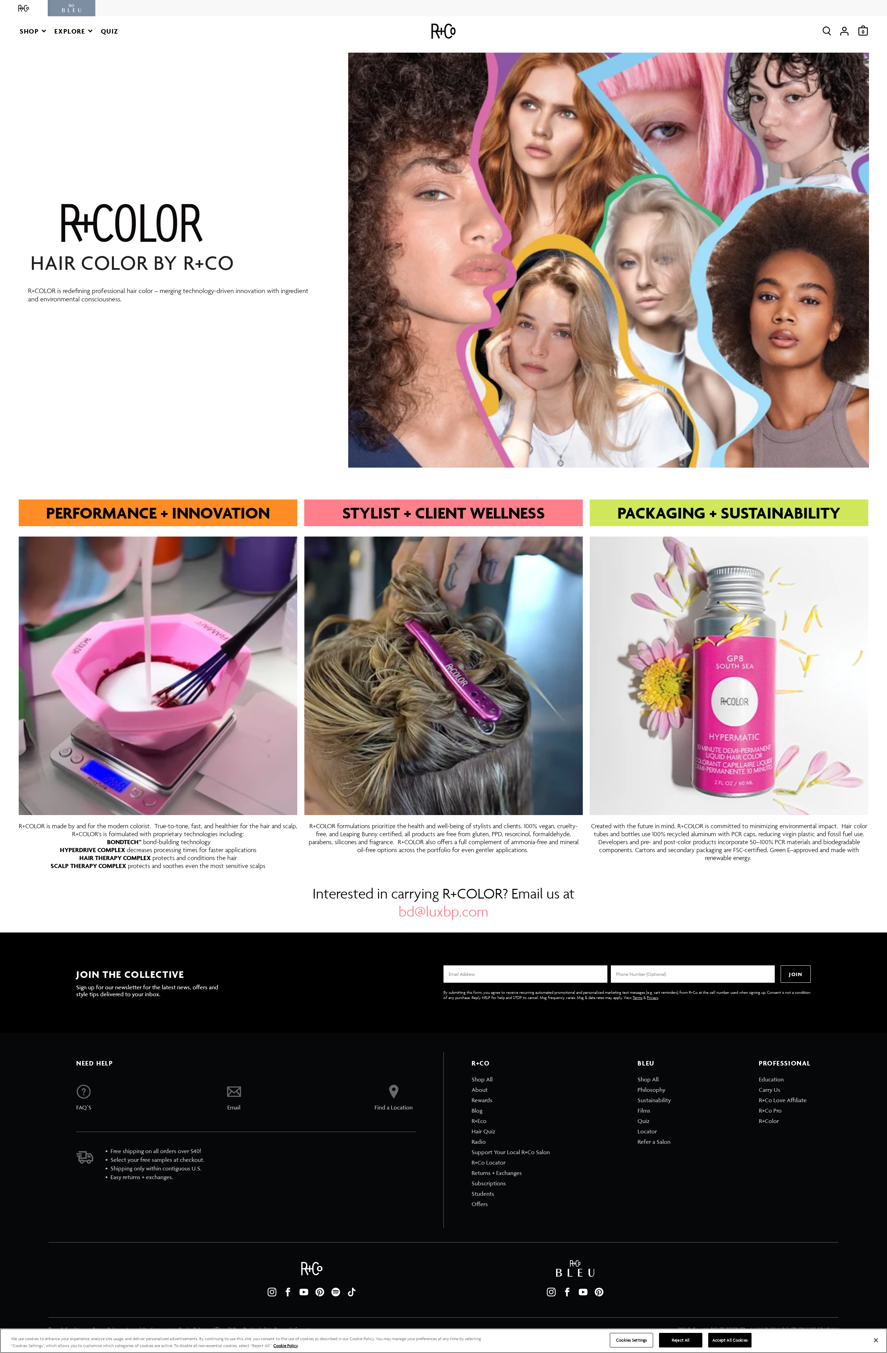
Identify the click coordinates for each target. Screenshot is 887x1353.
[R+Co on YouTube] (303, 1292)
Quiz (644, 1120)
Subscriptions (489, 1183)
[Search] (827, 31)
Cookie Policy (285, 1345)
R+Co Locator (489, 1162)
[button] (33, 31)
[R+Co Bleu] (72, 8)
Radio (479, 1141)
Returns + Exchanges (497, 1172)
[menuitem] (511, 1079)
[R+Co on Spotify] (335, 1292)
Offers (480, 1204)
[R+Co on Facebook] (287, 1292)
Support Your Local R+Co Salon (511, 1152)
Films (644, 1110)
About (480, 1089)
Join (795, 974)
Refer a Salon (654, 1141)
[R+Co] (24, 8)
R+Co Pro (770, 1110)
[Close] (876, 1340)
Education (771, 1079)
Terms (637, 997)
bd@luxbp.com (443, 911)
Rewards (482, 1100)
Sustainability (654, 1100)
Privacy (652, 997)
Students (483, 1193)
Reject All (681, 1340)
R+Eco (479, 1120)
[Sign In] (844, 31)
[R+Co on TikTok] (351, 1292)
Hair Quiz (483, 1131)
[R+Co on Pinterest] (319, 1292)
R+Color (769, 1120)
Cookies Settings (631, 1340)
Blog (477, 1110)
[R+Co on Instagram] (271, 1292)
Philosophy (651, 1089)
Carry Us (769, 1089)
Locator (647, 1131)
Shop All (482, 1079)
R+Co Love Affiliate (783, 1100)
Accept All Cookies (730, 1340)
